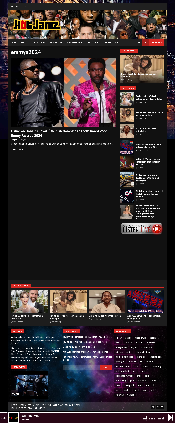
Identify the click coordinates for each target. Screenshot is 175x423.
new (135, 371)
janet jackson (155, 356)
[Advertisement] (120, 22)
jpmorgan (120, 361)
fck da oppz (146, 347)
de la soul (151, 342)
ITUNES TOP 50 (92, 42)
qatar (132, 380)
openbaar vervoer (124, 375)
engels (134, 347)
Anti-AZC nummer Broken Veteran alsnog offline (127, 147)
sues (140, 385)
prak (139, 375)
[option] (141, 69)
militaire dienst (123, 366)
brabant (129, 342)
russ (118, 385)
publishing (121, 380)
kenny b (132, 361)
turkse (127, 390)
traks (118, 390)
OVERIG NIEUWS (56, 42)
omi (143, 371)
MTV (135, 366)
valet (136, 390)
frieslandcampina (124, 352)
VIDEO (117, 42)
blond (118, 342)
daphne (140, 342)
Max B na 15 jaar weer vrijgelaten (127, 131)
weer (145, 390)
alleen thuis (140, 337)
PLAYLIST (107, 42)
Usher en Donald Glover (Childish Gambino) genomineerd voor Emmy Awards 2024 (63, 92)
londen (149, 361)
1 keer (119, 337)
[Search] (139, 42)
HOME (13, 42)
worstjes (120, 394)
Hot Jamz (14, 140)
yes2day (131, 394)
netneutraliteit (123, 371)
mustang (157, 366)
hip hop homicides (124, 356)
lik (141, 361)
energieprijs (121, 347)
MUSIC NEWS (40, 42)
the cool (150, 385)
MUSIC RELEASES (74, 42)
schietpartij (128, 385)
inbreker (141, 356)
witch (153, 390)
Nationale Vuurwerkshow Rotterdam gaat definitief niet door (127, 163)
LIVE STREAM (156, 42)
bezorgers (154, 337)
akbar (128, 337)
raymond (142, 380)
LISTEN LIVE (25, 42)
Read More (18, 149)
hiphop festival (143, 352)
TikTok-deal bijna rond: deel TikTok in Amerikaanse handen (127, 196)
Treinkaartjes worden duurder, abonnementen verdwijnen (127, 179)
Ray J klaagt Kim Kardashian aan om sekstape (127, 115)
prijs (147, 375)
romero (154, 380)
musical (145, 366)
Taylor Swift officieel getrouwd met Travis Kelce (127, 99)
